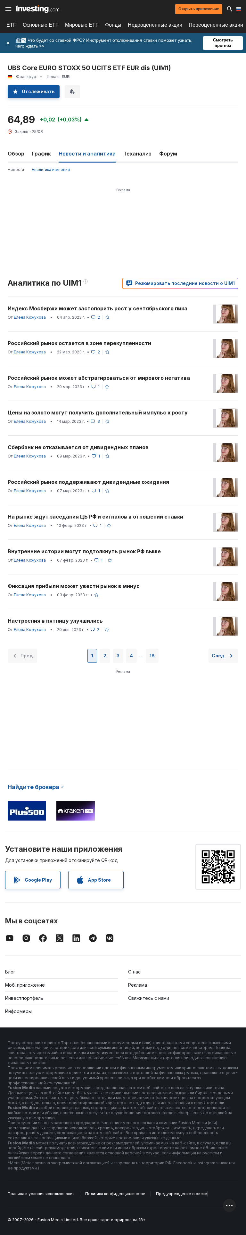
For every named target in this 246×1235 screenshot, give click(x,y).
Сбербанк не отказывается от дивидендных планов (78, 447)
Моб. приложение (25, 985)
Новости (16, 169)
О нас (134, 971)
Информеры (18, 1011)
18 (152, 655)
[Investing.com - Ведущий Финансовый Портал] (37, 9)
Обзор (16, 153)
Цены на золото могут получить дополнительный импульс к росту (98, 412)
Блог (10, 971)
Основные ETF (41, 25)
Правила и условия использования (41, 1193)
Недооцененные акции (155, 25)
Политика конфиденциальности (115, 1193)
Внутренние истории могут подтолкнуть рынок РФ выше (84, 551)
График (41, 153)
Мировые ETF (82, 25)
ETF (11, 25)
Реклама (137, 985)
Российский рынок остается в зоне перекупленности (79, 343)
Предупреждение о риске (181, 1193)
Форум (168, 153)
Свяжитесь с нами (148, 998)
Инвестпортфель (24, 998)
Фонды (113, 25)
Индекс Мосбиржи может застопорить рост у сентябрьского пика (97, 308)
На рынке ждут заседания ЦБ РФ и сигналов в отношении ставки (95, 516)
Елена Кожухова (30, 317)
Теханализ (137, 153)
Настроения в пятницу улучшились (55, 621)
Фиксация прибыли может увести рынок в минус (74, 586)
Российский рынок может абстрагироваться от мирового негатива (99, 378)
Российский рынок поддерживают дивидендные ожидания (88, 482)
